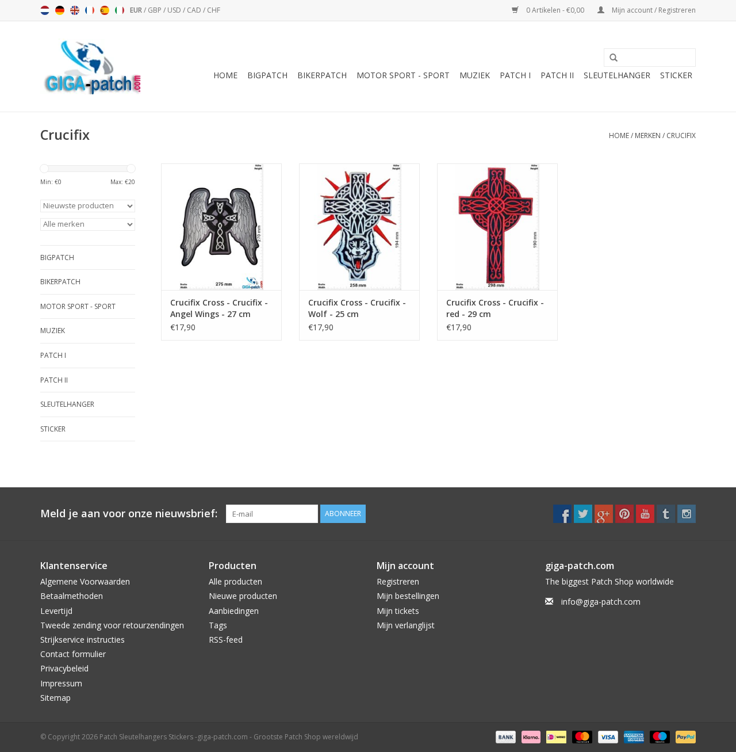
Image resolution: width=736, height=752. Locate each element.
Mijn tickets (398, 610)
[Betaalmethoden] (505, 736)
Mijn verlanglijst (406, 625)
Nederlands (44, 10)
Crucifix (681, 135)
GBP (155, 10)
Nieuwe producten (243, 595)
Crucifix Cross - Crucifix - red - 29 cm (495, 308)
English (74, 10)
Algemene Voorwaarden (85, 581)
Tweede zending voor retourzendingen (112, 625)
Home (225, 75)
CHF (213, 10)
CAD (195, 10)
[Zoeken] (609, 58)
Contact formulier (73, 653)
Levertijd (56, 610)
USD (175, 10)
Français (89, 10)
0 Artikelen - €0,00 (555, 10)
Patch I (515, 75)
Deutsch (59, 10)
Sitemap (55, 697)
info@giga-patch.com (601, 601)
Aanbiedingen (234, 610)
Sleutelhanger (617, 75)
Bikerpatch (322, 75)
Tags (218, 625)
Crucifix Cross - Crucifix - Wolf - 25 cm (357, 308)
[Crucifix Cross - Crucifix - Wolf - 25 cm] (359, 226)
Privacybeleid (64, 668)
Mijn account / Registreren (653, 10)
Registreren (398, 581)
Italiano (119, 10)
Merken (648, 135)
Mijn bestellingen (408, 595)
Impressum (61, 683)
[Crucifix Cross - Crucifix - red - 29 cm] (497, 226)
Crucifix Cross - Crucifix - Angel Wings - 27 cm (219, 308)
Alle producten (235, 581)
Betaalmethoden (71, 595)
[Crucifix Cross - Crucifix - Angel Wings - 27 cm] (221, 226)
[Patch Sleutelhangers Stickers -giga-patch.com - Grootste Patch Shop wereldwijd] (92, 66)
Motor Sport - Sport (403, 75)
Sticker (676, 75)
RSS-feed (226, 639)
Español (104, 10)
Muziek (474, 75)
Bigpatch (267, 75)
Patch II (557, 75)
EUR (137, 10)
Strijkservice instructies (82, 639)
